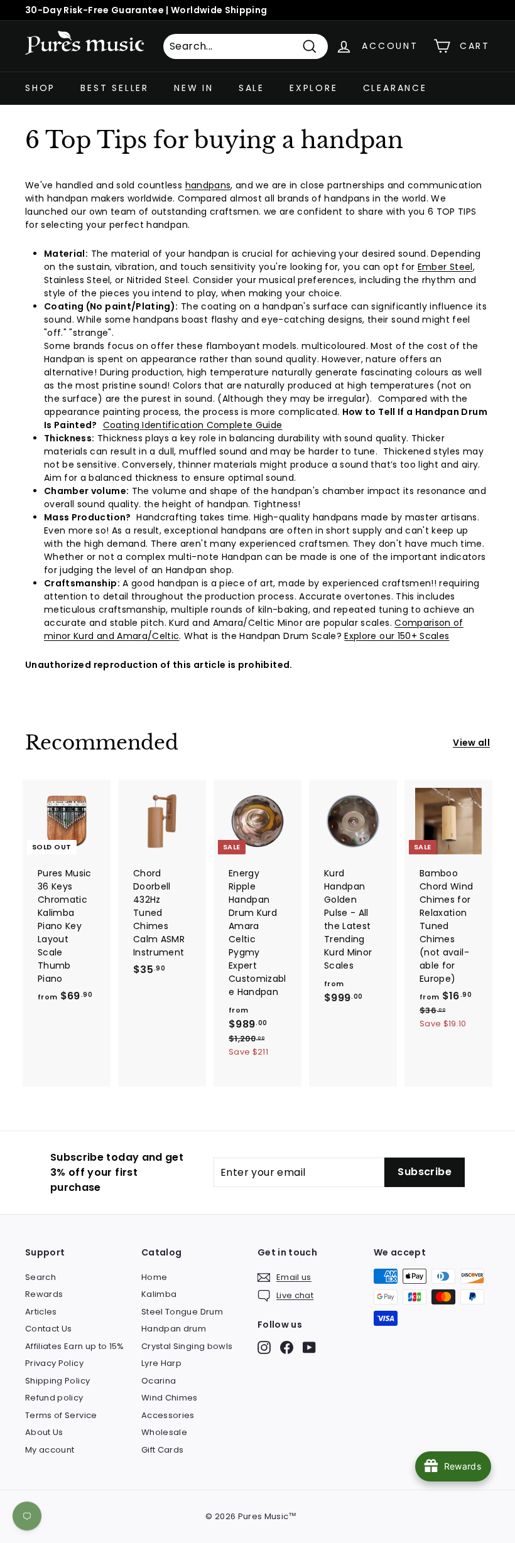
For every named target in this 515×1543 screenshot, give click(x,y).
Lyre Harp (161, 1363)
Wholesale (164, 1432)
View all (471, 742)
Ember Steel (445, 267)
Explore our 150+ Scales (396, 636)
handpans (208, 185)
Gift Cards (162, 1450)
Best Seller (114, 88)
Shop (40, 88)
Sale (251, 88)
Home (154, 1277)
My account (50, 1450)
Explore (314, 88)
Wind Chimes (169, 1398)
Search (40, 1277)
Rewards (44, 1294)
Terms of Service (61, 1415)
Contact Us (48, 1329)
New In (194, 88)
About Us (44, 1432)
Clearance (395, 88)
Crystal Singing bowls (186, 1346)
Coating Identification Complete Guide (193, 425)
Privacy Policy (54, 1363)
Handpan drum (173, 1329)
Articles (41, 1312)
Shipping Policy (57, 1381)
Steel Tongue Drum (182, 1312)
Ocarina (158, 1381)
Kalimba (158, 1294)
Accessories (168, 1415)
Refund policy (54, 1398)
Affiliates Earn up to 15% (74, 1346)
